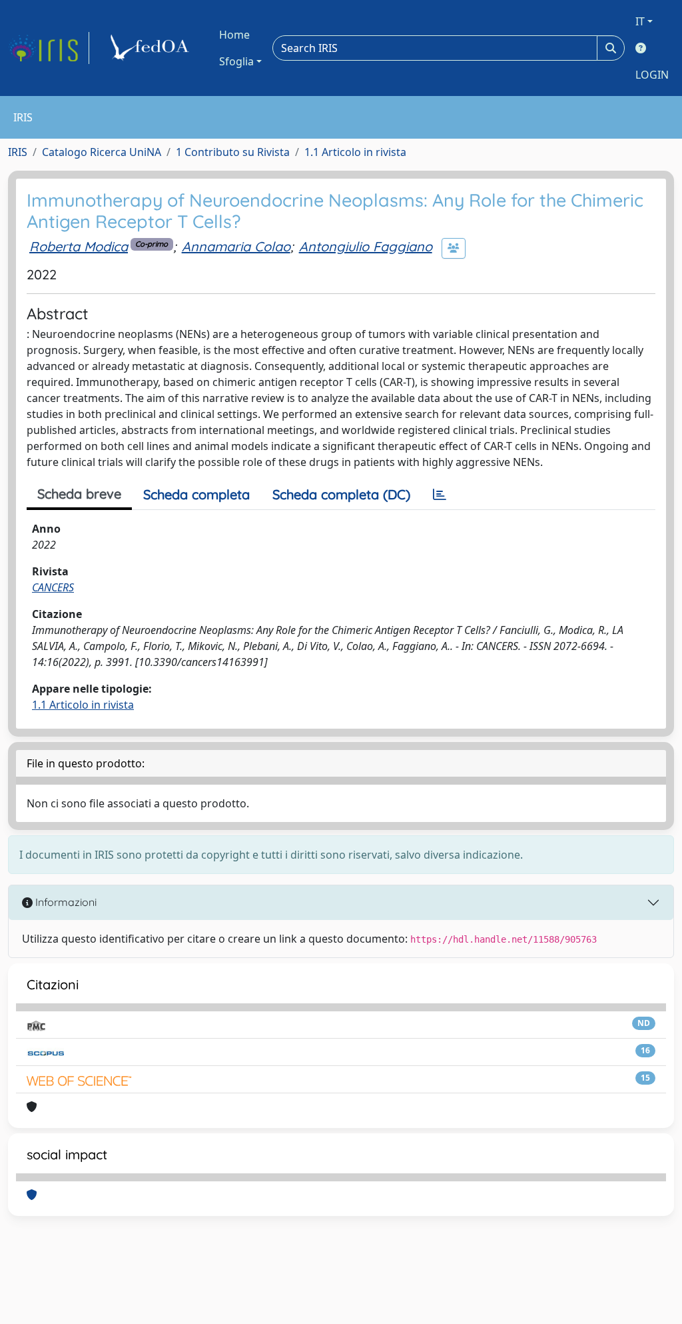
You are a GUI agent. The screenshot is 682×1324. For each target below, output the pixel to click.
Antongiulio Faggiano (365, 246)
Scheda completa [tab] (196, 494)
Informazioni (65, 902)
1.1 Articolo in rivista (355, 152)
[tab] (440, 495)
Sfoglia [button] (236, 61)
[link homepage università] (152, 48)
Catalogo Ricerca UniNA (101, 152)
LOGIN (652, 74)
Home (234, 34)
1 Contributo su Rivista (233, 152)
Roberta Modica (78, 246)
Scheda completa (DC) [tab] (341, 494)
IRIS (17, 152)
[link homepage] (48, 48)
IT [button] (640, 21)
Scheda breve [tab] (79, 493)
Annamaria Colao (236, 246)
